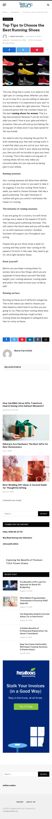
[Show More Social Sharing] (46, 49)
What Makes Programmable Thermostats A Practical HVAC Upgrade (34, 600)
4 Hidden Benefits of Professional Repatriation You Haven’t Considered (34, 631)
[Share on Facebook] (9, 49)
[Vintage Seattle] (26, 5)
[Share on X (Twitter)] (23, 49)
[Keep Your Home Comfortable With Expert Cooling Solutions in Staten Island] (10, 648)
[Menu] (4, 5)
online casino (9, 785)
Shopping (8, 19)
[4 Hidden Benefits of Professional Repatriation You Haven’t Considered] (10, 632)
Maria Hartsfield (17, 36)
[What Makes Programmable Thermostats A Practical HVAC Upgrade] (10, 601)
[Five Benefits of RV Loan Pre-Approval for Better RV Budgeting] (10, 585)
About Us (30, 802)
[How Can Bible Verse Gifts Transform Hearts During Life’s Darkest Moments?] (26, 387)
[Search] (48, 5)
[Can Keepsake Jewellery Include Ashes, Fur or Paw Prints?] (10, 617)
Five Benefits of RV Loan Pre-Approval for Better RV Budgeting (33, 584)
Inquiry (20, 802)
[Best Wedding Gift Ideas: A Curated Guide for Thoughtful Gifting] (26, 469)
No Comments (36, 40)
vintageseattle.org (10, 811)
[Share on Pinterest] (37, 49)
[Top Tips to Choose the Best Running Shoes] (26, 71)
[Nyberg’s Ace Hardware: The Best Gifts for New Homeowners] (26, 428)
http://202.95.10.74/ (13, 532)
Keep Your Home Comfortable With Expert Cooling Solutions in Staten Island (33, 647)
